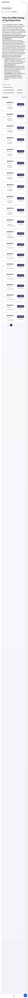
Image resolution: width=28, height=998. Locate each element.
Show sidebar (7, 8)
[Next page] (20, 325)
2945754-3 (10, 149)
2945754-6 (10, 196)
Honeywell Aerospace (7, 87)
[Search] (22, 2)
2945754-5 (10, 173)
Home (2, 11)
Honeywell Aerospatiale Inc (8, 90)
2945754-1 (10, 102)
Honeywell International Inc (8, 92)
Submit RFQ (20, 104)
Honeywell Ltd (20, 92)
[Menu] (25, 2)
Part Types (7, 11)
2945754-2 (10, 126)
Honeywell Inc (20, 90)
